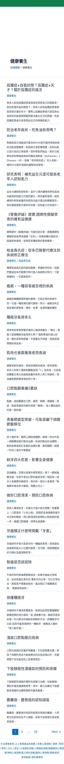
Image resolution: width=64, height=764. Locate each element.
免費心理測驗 (44, 744)
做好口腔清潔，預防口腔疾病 (30, 495)
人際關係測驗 (41, 748)
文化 (10, 748)
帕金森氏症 (25, 260)
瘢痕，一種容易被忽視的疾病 (30, 286)
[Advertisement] (32, 38)
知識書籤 (15, 67)
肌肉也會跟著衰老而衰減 (26, 353)
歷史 (16, 748)
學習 (61, 744)
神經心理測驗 (14, 752)
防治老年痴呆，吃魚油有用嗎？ (32, 130)
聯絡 (28, 757)
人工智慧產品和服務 (25, 744)
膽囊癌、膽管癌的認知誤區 (28, 700)
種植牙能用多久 (19, 317)
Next (56, 731)
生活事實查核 (7, 744)
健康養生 (11, 95)
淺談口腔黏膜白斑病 (23, 637)
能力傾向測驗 (28, 752)
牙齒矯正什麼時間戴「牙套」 (30, 531)
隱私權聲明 (37, 757)
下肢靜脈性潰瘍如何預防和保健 (32, 668)
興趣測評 (54, 752)
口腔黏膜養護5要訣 (22, 388)
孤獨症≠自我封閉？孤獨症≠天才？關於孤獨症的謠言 (30, 87)
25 (35, 731)
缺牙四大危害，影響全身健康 (30, 460)
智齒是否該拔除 (19, 562)
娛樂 (55, 744)
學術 (3, 748)
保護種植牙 (16, 597)
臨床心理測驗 (42, 752)
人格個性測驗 (26, 748)
